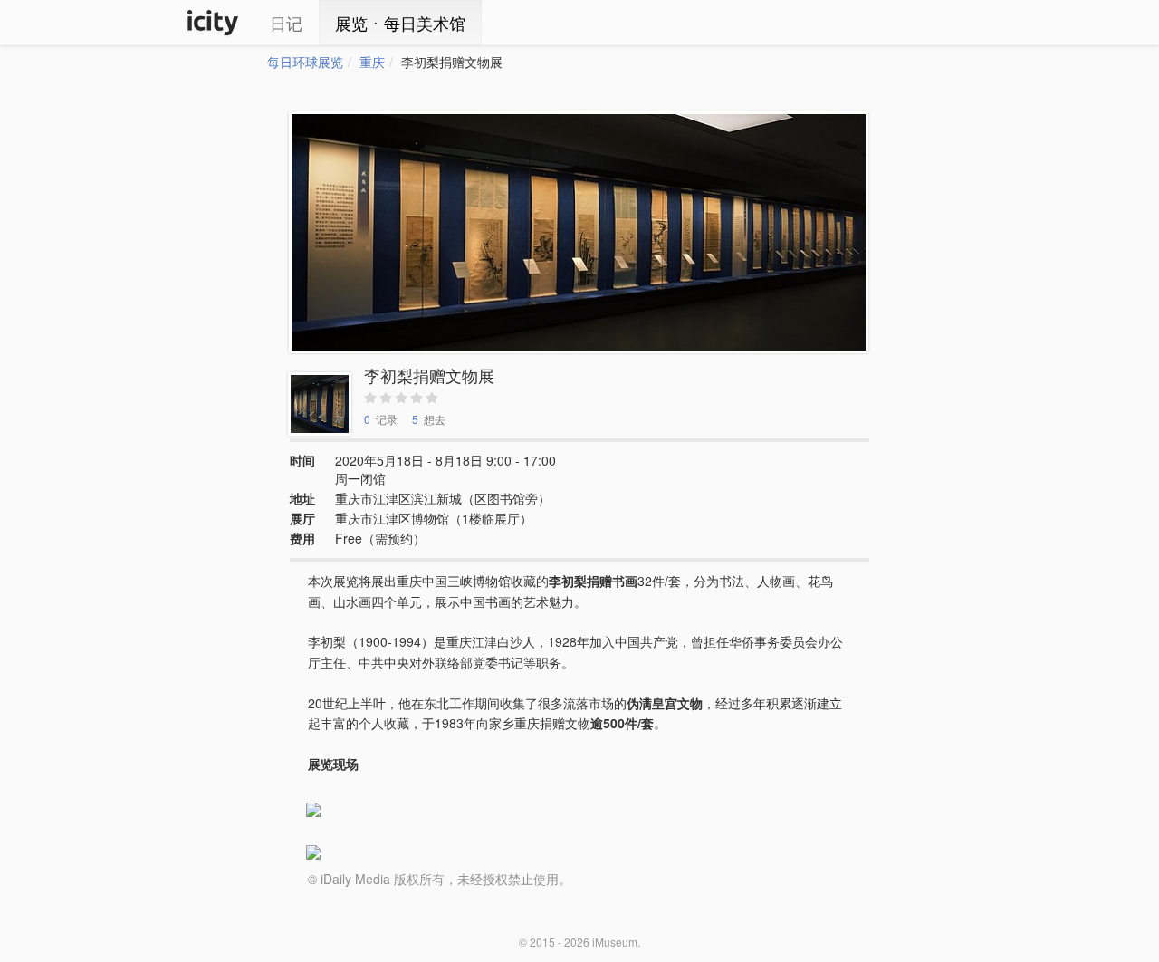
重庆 (372, 62)
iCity (213, 22)
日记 (286, 22)
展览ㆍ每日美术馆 (400, 22)
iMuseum (614, 941)
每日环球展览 (305, 62)
